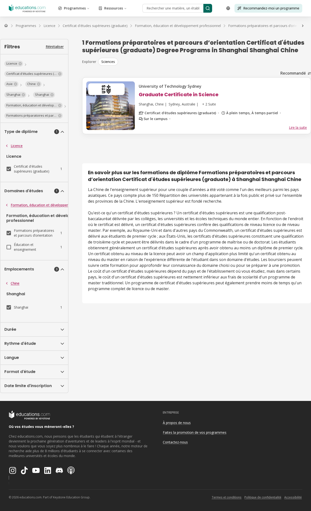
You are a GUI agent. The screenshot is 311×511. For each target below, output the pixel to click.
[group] (204, 62)
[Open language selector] (228, 8)
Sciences (108, 61)
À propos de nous (177, 422)
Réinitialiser (55, 46)
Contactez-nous (175, 442)
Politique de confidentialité (262, 497)
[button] (13, 64)
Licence (17, 145)
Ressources (113, 8)
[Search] (207, 8)
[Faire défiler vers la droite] (302, 25)
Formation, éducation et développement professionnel (54, 205)
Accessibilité (293, 497)
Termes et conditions (227, 497)
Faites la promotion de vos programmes (194, 432)
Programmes (75, 8)
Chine (15, 283)
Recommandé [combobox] (293, 73)
